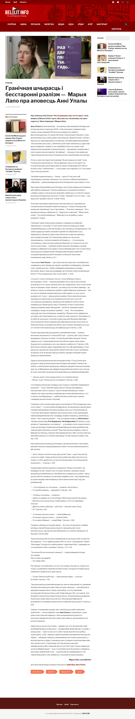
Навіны (23, 24)
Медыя (61, 24)
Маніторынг (102, 24)
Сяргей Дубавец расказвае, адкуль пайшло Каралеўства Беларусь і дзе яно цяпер (112, 93)
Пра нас (7, 2)
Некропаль (116, 29)
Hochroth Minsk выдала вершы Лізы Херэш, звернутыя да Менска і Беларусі (15, 139)
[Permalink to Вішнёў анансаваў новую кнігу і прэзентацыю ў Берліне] (15, 186)
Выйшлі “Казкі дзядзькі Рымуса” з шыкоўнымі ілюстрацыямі (111, 59)
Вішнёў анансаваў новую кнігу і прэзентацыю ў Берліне (15, 197)
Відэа (71, 24)
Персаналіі (35, 24)
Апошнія (100, 38)
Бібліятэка (49, 24)
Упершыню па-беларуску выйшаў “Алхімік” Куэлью (13, 169)
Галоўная (12, 24)
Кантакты (23, 2)
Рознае (9, 83)
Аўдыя (81, 24)
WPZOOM (86, 713)
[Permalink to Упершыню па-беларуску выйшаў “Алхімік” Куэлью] (15, 158)
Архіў (15, 2)
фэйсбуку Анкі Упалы (76, 665)
